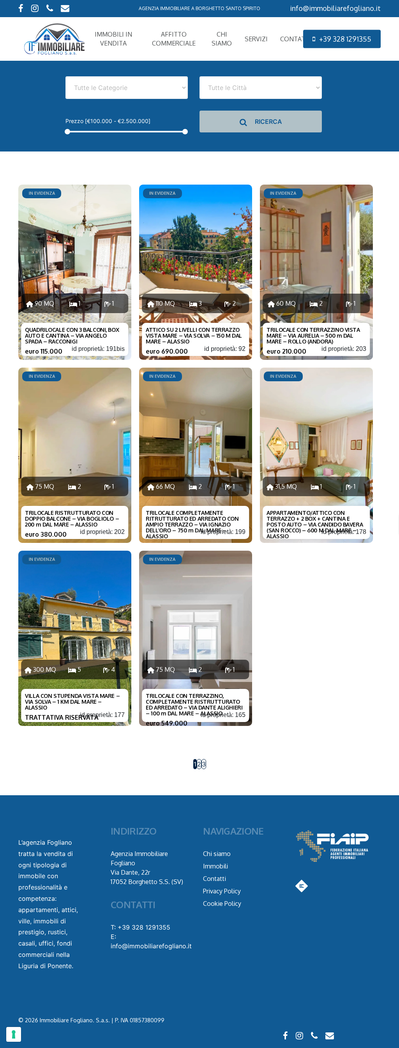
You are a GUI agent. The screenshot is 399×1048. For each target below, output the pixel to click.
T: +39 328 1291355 (140, 927)
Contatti (214, 878)
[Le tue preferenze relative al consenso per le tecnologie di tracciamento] (13, 1034)
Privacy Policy (222, 891)
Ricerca (267, 121)
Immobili (215, 866)
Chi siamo (217, 854)
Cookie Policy (222, 903)
